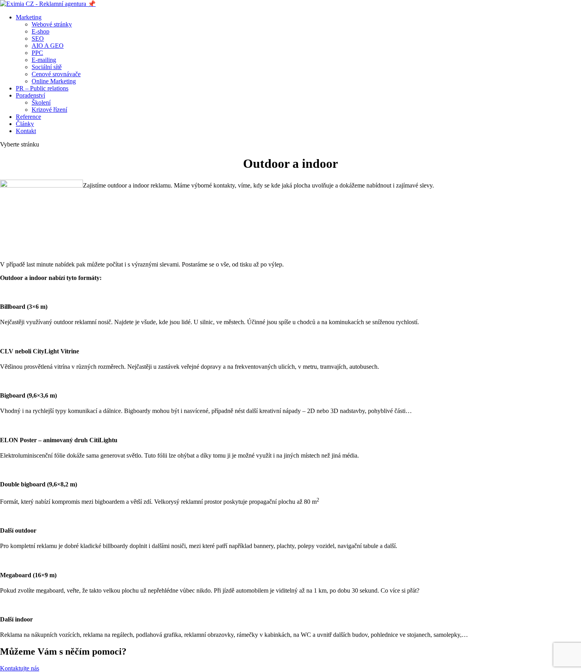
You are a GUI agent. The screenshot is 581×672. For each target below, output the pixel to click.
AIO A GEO (48, 45)
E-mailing (44, 59)
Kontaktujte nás (19, 668)
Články (25, 123)
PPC (37, 52)
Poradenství (30, 95)
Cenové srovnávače (56, 74)
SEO (38, 38)
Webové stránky (52, 24)
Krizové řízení (49, 109)
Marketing (29, 17)
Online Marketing (54, 81)
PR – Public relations (42, 88)
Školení (41, 102)
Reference (28, 116)
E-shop (40, 31)
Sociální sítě (47, 67)
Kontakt (26, 131)
